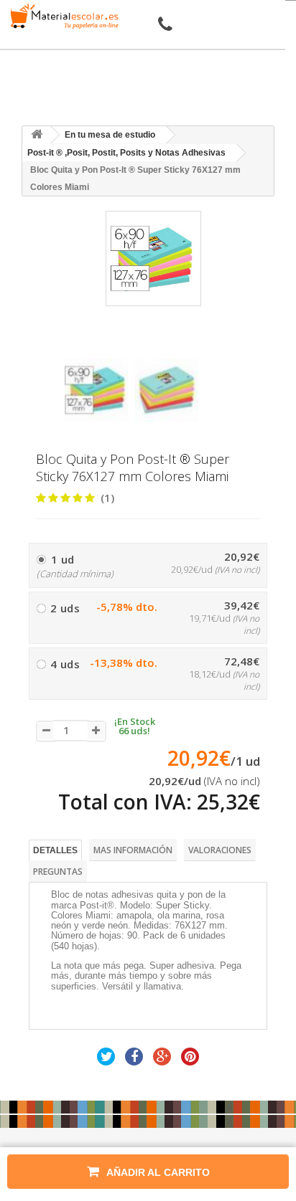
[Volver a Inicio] (36, 135)
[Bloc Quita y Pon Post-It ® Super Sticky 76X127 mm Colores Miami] (96, 390)
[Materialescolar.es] (61, 16)
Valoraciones (219, 850)
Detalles (55, 850)
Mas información (132, 850)
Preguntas (58, 871)
